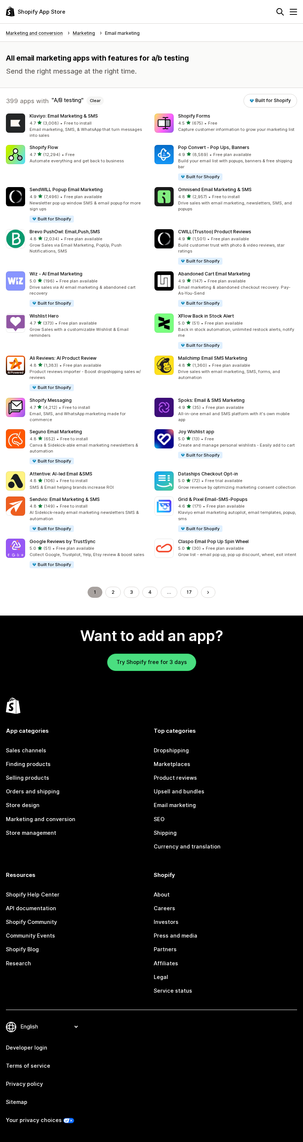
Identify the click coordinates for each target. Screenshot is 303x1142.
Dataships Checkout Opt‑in (208, 474)
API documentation (31, 908)
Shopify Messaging (51, 400)
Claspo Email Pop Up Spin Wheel (213, 541)
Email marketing (175, 805)
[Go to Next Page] (208, 592)
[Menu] (293, 12)
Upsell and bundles (179, 791)
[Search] (280, 12)
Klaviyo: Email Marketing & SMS (64, 116)
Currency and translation (187, 846)
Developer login (26, 1047)
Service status (173, 990)
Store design (23, 805)
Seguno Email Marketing (56, 431)
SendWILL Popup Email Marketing (66, 189)
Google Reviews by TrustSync (62, 541)
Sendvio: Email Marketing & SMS (65, 499)
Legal (161, 977)
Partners (165, 949)
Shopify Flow (44, 147)
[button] (77, 126)
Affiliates (166, 963)
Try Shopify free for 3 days (151, 662)
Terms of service (28, 1066)
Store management (31, 833)
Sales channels (26, 750)
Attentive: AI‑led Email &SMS (61, 474)
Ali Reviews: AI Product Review (63, 358)
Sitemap (16, 1102)
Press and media (175, 935)
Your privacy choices (34, 1120)
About (162, 894)
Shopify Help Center (32, 894)
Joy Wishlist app (196, 431)
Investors (166, 922)
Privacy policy (24, 1084)
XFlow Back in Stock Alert (206, 316)
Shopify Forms (194, 116)
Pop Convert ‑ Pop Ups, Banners (213, 147)
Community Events (30, 935)
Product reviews (175, 778)
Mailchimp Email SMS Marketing (212, 358)
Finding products (28, 764)
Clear (95, 100)
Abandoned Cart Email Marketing (214, 274)
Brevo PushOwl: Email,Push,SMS (65, 231)
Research (18, 963)
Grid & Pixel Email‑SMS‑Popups (213, 499)
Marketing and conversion (40, 819)
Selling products (27, 778)
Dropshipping (171, 750)
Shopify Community (31, 922)
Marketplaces (172, 764)
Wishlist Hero (44, 316)
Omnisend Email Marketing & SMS (215, 189)
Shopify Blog (22, 949)
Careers (164, 908)
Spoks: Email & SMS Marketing (211, 400)
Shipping (165, 833)
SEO (159, 819)
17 (189, 592)
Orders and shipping (32, 791)
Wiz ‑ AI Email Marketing (56, 274)
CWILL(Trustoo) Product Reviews (214, 231)
